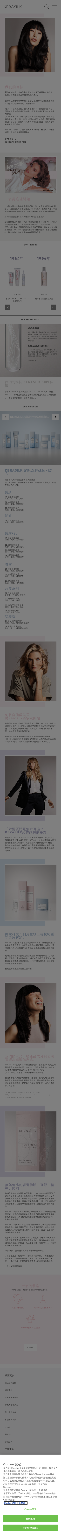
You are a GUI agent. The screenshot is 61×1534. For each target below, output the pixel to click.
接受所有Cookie (30, 1528)
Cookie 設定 (30, 1509)
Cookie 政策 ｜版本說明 (15, 1503)
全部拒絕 (30, 1518)
